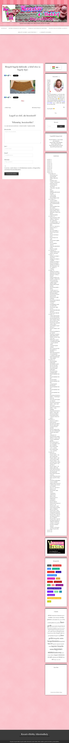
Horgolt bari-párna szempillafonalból (53, 371)
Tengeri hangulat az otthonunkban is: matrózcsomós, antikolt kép (55, 219)
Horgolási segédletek (52, 575)
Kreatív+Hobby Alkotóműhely (27, 32)
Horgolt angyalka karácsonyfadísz (56, 145)
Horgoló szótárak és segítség (37, 28)
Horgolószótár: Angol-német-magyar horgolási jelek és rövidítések (55, 516)
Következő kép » (36, 107)
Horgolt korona (53, 453)
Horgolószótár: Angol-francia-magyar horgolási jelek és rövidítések (55, 507)
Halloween (58, 572)
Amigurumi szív (53, 435)
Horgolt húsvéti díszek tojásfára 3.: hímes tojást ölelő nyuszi (55, 404)
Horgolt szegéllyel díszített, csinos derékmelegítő (55, 430)
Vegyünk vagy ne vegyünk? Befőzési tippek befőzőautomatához (54, 291)
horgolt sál (55, 631)
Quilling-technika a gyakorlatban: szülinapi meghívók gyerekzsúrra (55, 279)
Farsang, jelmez (56, 568)
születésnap (54, 657)
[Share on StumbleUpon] (6, 75)
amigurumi (54, 615)
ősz (59, 659)
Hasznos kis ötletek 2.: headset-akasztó (54, 421)
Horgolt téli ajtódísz (54, 214)
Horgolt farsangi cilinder (55, 436)
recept (50, 657)
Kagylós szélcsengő (54, 253)
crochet (50, 617)
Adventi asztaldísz (53, 200)
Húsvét (58, 578)
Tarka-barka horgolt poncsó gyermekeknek (55, 353)
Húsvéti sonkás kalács (54, 425)
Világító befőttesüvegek (54, 251)
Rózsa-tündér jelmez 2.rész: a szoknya (54, 447)
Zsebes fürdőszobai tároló (55, 476)
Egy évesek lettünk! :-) (54, 230)
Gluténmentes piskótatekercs (53, 499)
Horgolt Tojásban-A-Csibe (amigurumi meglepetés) (56, 140)
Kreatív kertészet (58, 581)
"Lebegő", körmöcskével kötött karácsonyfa (55, 182)
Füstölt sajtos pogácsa (54, 339)
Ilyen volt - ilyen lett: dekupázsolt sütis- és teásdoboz (55, 227)
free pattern (57, 622)
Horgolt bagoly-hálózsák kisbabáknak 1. (55, 300)
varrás (57, 659)
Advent (49, 565)
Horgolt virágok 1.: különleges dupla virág (54, 467)
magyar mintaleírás (59, 655)
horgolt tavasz (60, 631)
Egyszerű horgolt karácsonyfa (56, 146)
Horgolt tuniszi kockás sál (55, 503)
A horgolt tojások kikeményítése (53, 384)
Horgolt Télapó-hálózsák (56, 144)
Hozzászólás (7, 129)
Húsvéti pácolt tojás (54, 366)
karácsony (58, 652)
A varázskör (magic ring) (55, 355)
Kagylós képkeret (53, 501)
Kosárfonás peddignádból (55, 480)
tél (53, 659)
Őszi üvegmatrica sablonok (53, 244)
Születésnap (50, 591)
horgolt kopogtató (51, 629)
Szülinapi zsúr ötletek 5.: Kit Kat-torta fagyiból (55, 262)
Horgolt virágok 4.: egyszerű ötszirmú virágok (55, 458)
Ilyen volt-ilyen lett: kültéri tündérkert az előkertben (54, 350)
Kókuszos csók (53, 504)
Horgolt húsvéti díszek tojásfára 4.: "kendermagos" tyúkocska (55, 397)
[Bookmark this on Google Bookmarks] (5, 75)
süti (57, 657)
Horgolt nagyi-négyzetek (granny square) (55, 323)
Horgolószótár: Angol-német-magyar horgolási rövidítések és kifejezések (55, 520)
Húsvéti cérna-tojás (54, 365)
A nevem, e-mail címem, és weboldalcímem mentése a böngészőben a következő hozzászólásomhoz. (22, 168)
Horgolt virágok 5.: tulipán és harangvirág (54, 455)
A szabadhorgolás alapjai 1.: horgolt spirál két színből (55, 343)
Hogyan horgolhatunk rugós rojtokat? (55, 332)
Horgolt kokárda (53, 379)
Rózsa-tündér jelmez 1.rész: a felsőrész (54, 450)
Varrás (49, 601)
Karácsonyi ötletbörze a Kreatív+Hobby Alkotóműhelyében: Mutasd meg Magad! (55, 211)
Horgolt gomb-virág (54, 321)
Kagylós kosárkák (53, 249)
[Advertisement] (34, 47)
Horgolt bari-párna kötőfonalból (53, 369)
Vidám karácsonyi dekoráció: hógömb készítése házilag (55, 203)
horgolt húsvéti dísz (61, 628)
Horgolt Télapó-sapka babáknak (56, 142)
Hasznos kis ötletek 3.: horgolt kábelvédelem (54, 414)
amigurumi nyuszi (60, 615)
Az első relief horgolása (54, 317)
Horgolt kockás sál (53, 497)
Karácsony (50, 581)
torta (63, 657)
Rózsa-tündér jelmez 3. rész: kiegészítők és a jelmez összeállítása (55, 443)
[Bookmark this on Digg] (10, 75)
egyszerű (61, 619)
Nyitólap (4, 28)
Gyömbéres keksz (53, 180)
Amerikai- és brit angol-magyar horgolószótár (54, 528)
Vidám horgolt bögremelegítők (53, 195)
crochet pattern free (55, 619)
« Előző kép (7, 107)
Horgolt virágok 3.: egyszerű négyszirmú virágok (55, 461)
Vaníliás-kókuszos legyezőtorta (53, 185)
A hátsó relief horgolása (54, 315)
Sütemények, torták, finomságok (54, 588)
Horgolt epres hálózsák (54, 313)
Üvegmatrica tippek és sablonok (54, 598)
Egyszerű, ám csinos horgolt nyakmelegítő (55, 471)
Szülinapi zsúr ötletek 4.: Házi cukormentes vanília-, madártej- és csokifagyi (55, 266)
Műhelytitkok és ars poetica (17, 28)
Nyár (49, 585)
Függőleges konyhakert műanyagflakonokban (54, 334)
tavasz (60, 657)
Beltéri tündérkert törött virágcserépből (54, 357)
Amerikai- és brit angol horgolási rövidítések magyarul (54, 524)
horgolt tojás (59, 633)
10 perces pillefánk (53, 482)
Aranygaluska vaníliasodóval (53, 494)
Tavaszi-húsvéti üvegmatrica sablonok (55, 400)
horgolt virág (57, 635)
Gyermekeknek (51, 572)
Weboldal (6, 159)
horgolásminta (53, 641)
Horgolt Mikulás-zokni (54, 197)
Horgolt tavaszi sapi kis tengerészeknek (54, 295)
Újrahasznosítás (51, 595)
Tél (60, 591)
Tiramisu (51, 190)
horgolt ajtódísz (55, 626)
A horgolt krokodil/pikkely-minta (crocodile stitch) (54, 304)
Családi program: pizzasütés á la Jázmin (55, 485)
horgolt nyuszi (59, 629)
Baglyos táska (52, 496)
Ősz (53, 585)
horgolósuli (62, 641)
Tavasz (56, 591)
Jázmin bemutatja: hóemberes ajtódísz (55, 207)
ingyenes (54, 644)
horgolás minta (58, 638)
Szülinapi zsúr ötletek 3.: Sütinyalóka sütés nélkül (55, 272)
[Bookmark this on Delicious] (8, 75)
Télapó (55, 659)
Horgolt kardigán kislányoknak (53, 361)
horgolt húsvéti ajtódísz (52, 628)
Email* (6, 153)
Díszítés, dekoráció (57, 565)
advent (49, 615)
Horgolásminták (51, 578)
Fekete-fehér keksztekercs (55, 469)
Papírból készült (59, 585)
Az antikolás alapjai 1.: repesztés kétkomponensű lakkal (55, 223)
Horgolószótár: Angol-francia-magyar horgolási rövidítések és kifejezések (55, 512)
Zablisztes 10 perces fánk (55, 437)
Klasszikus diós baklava (54, 423)
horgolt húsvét (61, 626)
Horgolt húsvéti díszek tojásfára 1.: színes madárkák (55, 408)
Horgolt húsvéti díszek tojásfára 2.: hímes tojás (55, 411)
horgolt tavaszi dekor (52, 633)
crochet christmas (55, 617)
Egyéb (49, 568)
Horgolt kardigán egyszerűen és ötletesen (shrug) (55, 319)
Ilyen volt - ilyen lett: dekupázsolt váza (55, 488)
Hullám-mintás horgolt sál (55, 483)
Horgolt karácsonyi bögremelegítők (54, 175)
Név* (5, 146)
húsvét (50, 643)
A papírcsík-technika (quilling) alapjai (54, 282)
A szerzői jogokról (45, 32)
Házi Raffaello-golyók (54, 364)
